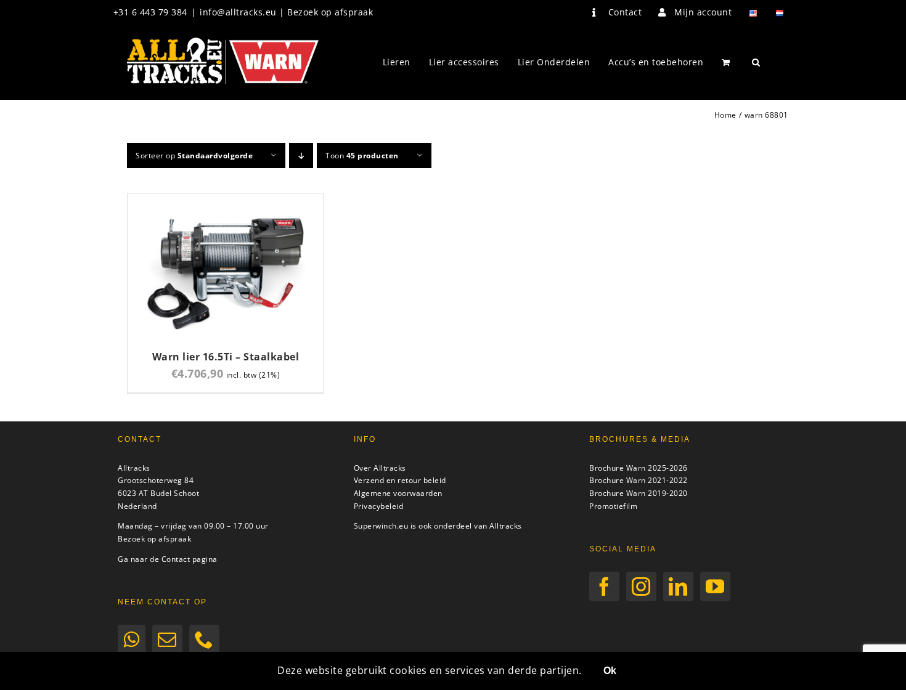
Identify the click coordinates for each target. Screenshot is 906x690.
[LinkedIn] (678, 586)
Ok (609, 670)
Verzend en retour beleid (400, 480)
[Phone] (204, 639)
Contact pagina (189, 559)
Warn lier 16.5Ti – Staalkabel (226, 356)
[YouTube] (715, 586)
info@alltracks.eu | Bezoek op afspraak (286, 12)
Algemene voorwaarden (398, 493)
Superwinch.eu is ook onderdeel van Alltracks (438, 526)
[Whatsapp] (131, 639)
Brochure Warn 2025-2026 (638, 468)
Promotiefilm (613, 506)
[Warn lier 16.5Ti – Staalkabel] (225, 200)
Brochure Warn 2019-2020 (638, 493)
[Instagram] (641, 586)
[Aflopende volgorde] (301, 155)
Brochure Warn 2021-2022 (638, 480)
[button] (756, 62)
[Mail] (167, 639)
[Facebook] (604, 586)
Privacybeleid (379, 506)
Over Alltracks (380, 468)
